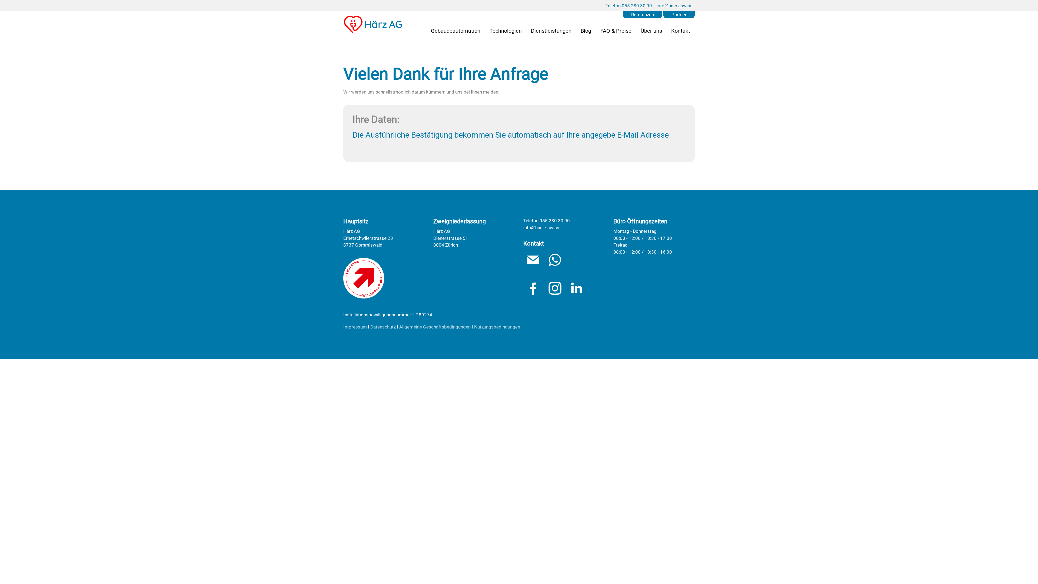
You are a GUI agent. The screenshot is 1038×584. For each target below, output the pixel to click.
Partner (679, 14)
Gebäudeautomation (455, 31)
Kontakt (680, 31)
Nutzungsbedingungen (497, 327)
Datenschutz (383, 327)
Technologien (506, 31)
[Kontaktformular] (555, 260)
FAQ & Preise (615, 31)
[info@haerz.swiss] (533, 260)
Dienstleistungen (551, 31)
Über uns (651, 31)
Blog (586, 31)
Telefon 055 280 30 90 (629, 5)
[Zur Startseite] (373, 24)
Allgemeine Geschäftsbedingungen (435, 327)
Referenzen (642, 14)
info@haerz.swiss (675, 5)
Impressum (355, 327)
